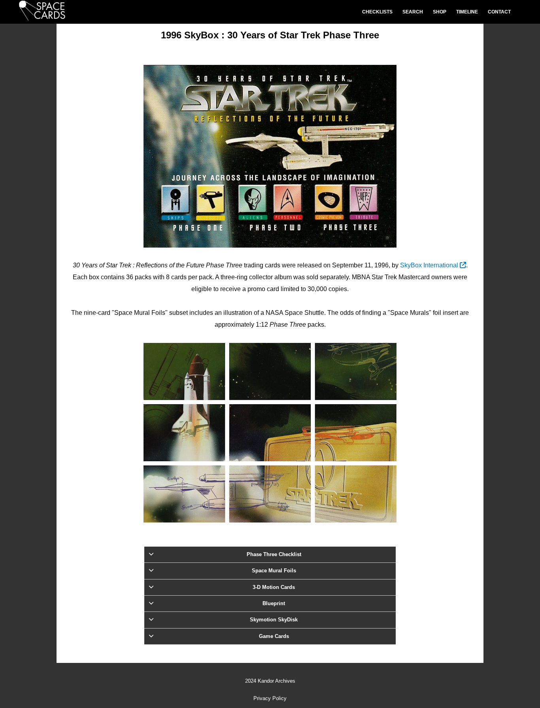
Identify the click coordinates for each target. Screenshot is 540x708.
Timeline (467, 12)
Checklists (377, 12)
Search (412, 12)
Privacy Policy (270, 698)
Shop (439, 12)
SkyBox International (430, 265)
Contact (499, 12)
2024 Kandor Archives (270, 681)
